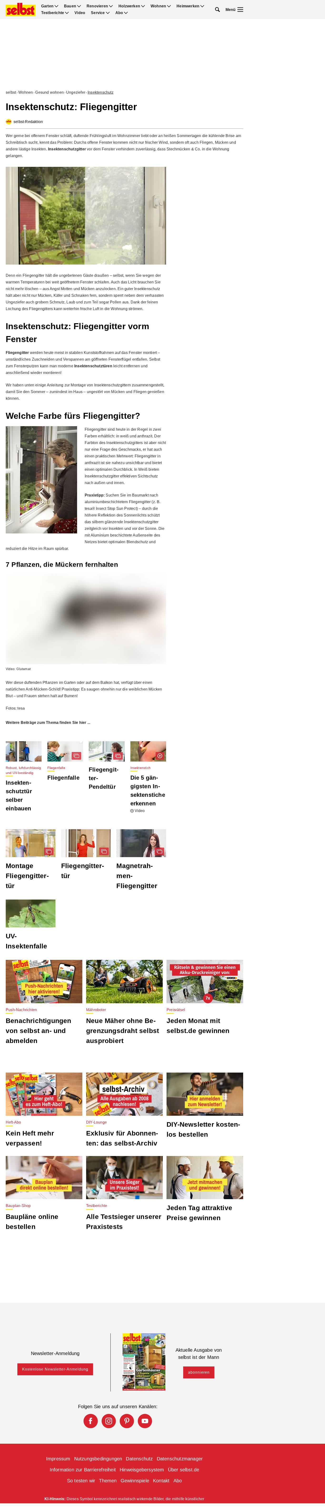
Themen (108, 1480)
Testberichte (52, 13)
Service (98, 13)
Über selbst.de (183, 1469)
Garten (47, 6)
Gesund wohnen (49, 92)
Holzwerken (129, 6)
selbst (11, 92)
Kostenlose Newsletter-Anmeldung (55, 1369)
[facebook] (91, 1421)
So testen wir (81, 1480)
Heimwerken (188, 6)
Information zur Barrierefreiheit (83, 1469)
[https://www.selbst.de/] (20, 9)
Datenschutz (139, 1458)
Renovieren (97, 6)
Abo (119, 13)
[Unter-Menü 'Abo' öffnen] (126, 12)
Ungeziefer (75, 92)
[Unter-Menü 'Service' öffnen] (108, 12)
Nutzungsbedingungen (98, 1458)
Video (79, 13)
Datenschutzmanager (180, 1458)
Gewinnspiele (135, 1480)
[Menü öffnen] (240, 9)
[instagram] (109, 1421)
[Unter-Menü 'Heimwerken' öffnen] (202, 6)
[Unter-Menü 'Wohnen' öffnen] (169, 6)
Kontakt (161, 1480)
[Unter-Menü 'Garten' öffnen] (56, 6)
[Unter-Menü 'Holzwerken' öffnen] (143, 6)
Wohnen (158, 6)
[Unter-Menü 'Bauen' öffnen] (79, 6)
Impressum (58, 1458)
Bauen (70, 6)
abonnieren (199, 1372)
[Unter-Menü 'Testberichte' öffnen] (67, 12)
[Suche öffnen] (217, 9)
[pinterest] (127, 1421)
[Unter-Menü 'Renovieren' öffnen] (111, 6)
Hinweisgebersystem (142, 1469)
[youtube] (145, 1421)
